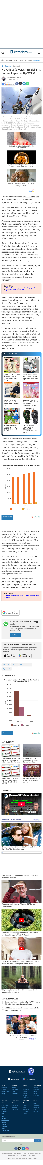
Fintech (25, 1091)
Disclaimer (23, 1155)
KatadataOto (5, 1130)
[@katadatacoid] (27, 1148)
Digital (24, 1085)
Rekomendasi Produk (9, 354)
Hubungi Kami (32, 1155)
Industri (4, 1089)
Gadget (25, 1095)
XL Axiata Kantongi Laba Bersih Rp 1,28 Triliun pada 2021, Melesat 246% (22, 289)
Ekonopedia (37, 1085)
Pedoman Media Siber (34, 1153)
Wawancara (26, 1109)
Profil (35, 1091)
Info (3, 1116)
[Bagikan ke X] (20, 83)
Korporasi (36, 60)
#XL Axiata (6, 665)
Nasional (4, 1087)
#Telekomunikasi (25, 665)
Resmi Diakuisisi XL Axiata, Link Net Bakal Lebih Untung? (22, 596)
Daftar (37, 1140)
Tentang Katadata (7, 1153)
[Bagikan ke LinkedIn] (24, 83)
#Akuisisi (15, 665)
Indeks (4, 1118)
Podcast (36, 1111)
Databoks (4, 1126)
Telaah (25, 1105)
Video (35, 1101)
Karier (24, 1153)
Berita (3, 1085)
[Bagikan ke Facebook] (17, 83)
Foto (35, 1109)
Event (3, 1128)
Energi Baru (5, 1105)
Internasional (5, 1091)
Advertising (17, 1153)
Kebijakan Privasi (13, 1155)
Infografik (15, 1105)
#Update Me (6, 669)
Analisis (14, 1107)
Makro (16, 60)
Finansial (8, 66)
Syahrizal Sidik (15, 77)
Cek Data (15, 1109)
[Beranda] (2, 66)
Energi (3, 1093)
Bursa (30, 60)
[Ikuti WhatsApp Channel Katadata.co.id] (5, 624)
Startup (25, 1093)
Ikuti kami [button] (15, 635)
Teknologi (26, 1098)
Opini (24, 1107)
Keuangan (23, 60)
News (35, 1103)
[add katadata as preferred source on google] (22, 613)
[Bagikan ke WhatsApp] (27, 83)
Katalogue (37, 1107)
